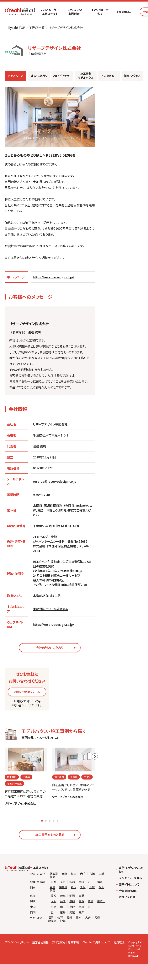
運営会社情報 (40, 942)
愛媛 (72, 912)
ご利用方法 (58, 942)
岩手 (83, 873)
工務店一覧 (37, 27)
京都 (72, 901)
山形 (101, 873)
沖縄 (63, 920)
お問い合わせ (127, 897)
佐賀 (60, 917)
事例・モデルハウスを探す (131, 870)
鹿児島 (52, 920)
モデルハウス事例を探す (74, 12)
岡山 (63, 906)
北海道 (54, 873)
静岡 (72, 895)
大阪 (53, 901)
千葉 (83, 887)
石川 (90, 882)
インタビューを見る (99, 12)
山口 (90, 906)
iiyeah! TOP (16, 27)
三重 (81, 895)
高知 (81, 912)
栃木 (101, 887)
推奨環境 (119, 942)
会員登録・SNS (128, 891)
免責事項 (73, 942)
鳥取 (72, 906)
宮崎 (97, 917)
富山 (81, 882)
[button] (42, 820)
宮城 (92, 873)
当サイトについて (129, 884)
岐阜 (63, 895)
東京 (52, 887)
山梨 (53, 882)
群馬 (52, 890)
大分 (88, 917)
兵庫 (63, 901)
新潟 (72, 882)
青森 (64, 873)
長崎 (69, 917)
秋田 (73, 873)
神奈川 (63, 887)
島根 (81, 906)
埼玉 (73, 887)
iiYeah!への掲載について (96, 942)
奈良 (90, 901)
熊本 (78, 917)
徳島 (63, 912)
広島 (53, 906)
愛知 (53, 895)
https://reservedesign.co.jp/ (53, 277)
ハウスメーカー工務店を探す (50, 12)
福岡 (51, 917)
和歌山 (101, 901)
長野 (63, 882)
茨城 (92, 887)
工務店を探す (41, 868)
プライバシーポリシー (17, 942)
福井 (100, 882)
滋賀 (81, 901)
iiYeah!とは (124, 11)
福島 (52, 876)
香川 (53, 912)
